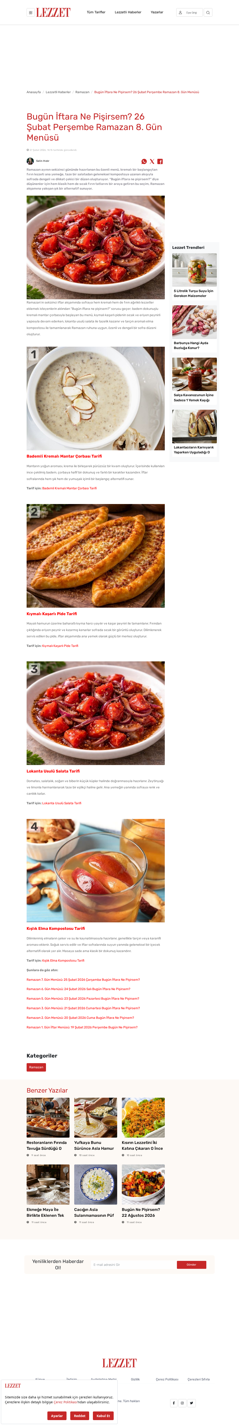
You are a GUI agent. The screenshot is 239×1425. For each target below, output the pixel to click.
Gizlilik (135, 1379)
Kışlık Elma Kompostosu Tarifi (63, 960)
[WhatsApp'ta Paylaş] (144, 162)
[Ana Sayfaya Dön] (119, 1363)
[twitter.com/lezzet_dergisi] (191, 1403)
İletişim (72, 1379)
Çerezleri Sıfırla (199, 1379)
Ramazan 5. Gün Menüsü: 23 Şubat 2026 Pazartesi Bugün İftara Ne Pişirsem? (83, 998)
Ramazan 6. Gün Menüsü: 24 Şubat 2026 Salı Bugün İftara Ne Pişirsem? (78, 989)
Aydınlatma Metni (103, 1379)
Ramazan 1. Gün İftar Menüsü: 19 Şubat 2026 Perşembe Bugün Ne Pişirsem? (82, 1027)
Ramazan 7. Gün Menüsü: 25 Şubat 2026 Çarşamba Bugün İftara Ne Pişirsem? (83, 979)
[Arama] (208, 12)
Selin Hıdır (42, 160)
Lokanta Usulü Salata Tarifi (61, 803)
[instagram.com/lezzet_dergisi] (182, 1403)
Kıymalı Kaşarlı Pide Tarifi (60, 646)
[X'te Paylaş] (152, 162)
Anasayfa (34, 92)
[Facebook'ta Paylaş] (160, 162)
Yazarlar (157, 12)
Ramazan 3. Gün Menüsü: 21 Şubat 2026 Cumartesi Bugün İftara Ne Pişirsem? (83, 1008)
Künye (40, 1379)
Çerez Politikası (167, 1379)
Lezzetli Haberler (128, 12)
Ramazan (82, 92)
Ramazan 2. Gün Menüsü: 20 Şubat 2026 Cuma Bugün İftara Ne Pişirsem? (80, 1017)
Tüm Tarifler (96, 12)
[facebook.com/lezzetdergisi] (173, 1403)
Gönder (191, 1264)
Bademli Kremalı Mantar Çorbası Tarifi (69, 488)
